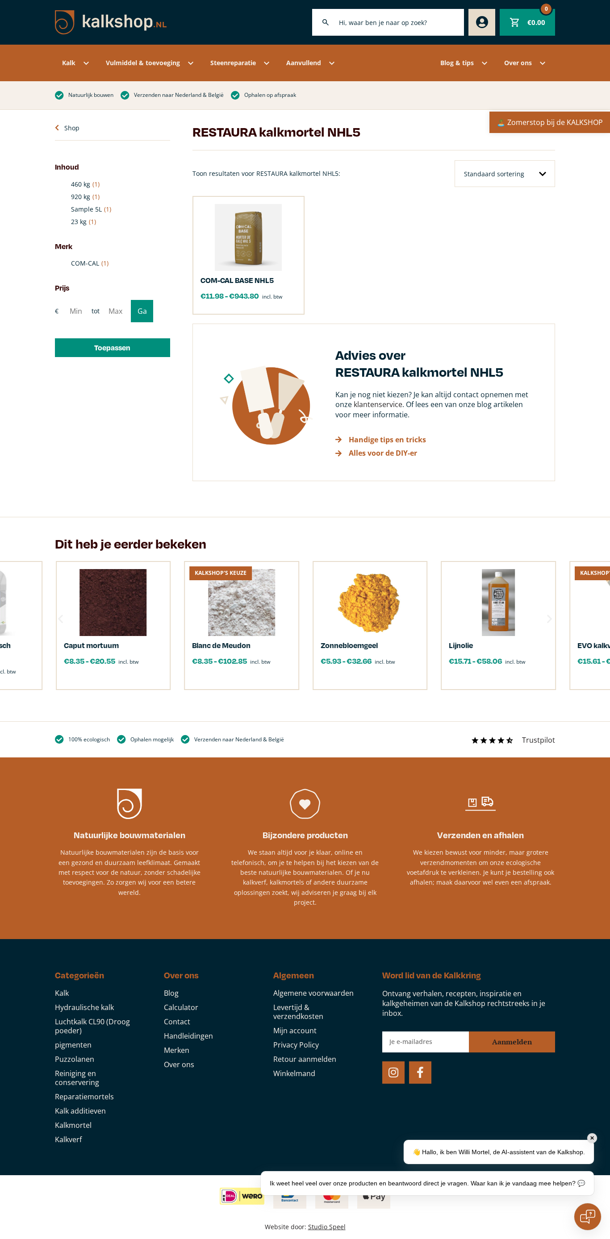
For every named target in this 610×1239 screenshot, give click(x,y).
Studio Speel (327, 1226)
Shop (71, 128)
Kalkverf (68, 1139)
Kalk (68, 62)
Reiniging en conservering (77, 1078)
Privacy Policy (296, 1044)
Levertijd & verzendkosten (298, 1012)
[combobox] (388, 22)
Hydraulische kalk (84, 1007)
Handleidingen (188, 1035)
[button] (112, 347)
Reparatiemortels (84, 1096)
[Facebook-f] (420, 1072)
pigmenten (73, 1044)
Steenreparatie (233, 62)
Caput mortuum (90, 645)
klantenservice (378, 404)
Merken (176, 1050)
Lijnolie (460, 645)
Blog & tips (457, 62)
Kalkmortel (73, 1125)
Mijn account (295, 1030)
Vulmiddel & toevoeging (143, 62)
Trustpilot (538, 740)
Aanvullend (303, 62)
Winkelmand (294, 1073)
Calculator (181, 1007)
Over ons (518, 62)
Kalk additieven (80, 1110)
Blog (171, 993)
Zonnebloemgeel (348, 645)
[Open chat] (587, 1216)
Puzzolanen (74, 1059)
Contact (177, 1021)
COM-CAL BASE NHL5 (237, 280)
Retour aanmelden (304, 1059)
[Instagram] (393, 1072)
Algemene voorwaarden (313, 993)
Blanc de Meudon (221, 645)
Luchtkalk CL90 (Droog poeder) (92, 1026)
